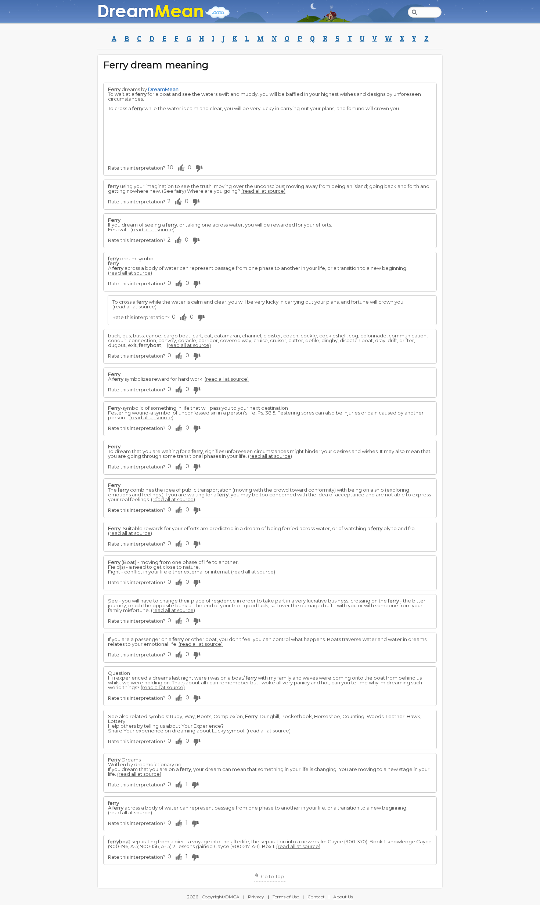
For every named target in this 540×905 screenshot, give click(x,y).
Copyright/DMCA (221, 896)
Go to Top (272, 876)
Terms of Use (286, 896)
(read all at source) (263, 191)
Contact (316, 896)
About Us (343, 896)
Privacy (256, 896)
